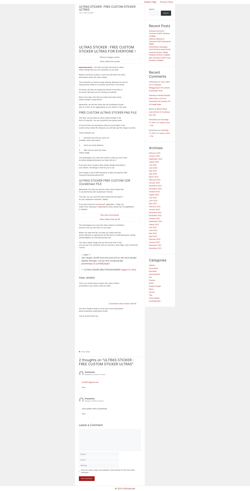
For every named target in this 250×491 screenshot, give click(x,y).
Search (151, 9)
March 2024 (153, 177)
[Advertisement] (110, 30)
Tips (150, 295)
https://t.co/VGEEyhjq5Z (98, 263)
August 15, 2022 (128, 269)
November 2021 (155, 248)
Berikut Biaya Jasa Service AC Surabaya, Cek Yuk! (159, 112)
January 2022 (154, 242)
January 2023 (154, 209)
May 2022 (153, 233)
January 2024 (154, 183)
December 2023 (155, 186)
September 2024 (155, 159)
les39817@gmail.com (90, 382)
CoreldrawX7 (100, 204)
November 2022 (155, 215)
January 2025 (154, 156)
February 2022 (154, 239)
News (151, 289)
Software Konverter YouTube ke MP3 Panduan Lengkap (159, 33)
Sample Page (150, 2)
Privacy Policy (166, 2)
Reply (84, 387)
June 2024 (153, 168)
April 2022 (153, 236)
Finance (152, 280)
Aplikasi (152, 265)
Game (151, 283)
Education (153, 271)
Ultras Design (85, 351)
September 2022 (155, 221)
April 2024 (153, 174)
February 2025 (154, 153)
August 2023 (154, 195)
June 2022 (153, 230)
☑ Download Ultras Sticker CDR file (122, 304)
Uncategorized (154, 301)
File (150, 277)
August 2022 (154, 224)
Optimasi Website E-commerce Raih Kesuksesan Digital (160, 41)
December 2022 (155, 213)
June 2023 (153, 201)
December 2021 (155, 245)
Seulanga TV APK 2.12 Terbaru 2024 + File (159, 123)
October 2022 (154, 218)
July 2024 (153, 165)
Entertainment (154, 274)
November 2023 (155, 189)
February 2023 (154, 207)
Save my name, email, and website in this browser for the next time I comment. (108, 471)
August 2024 (154, 162)
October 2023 (154, 192)
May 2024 (153, 171)
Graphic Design (155, 286)
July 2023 (153, 198)
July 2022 (153, 227)
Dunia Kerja (153, 268)
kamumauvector (85, 67)
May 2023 (153, 204)
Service (152, 292)
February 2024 (154, 180)
